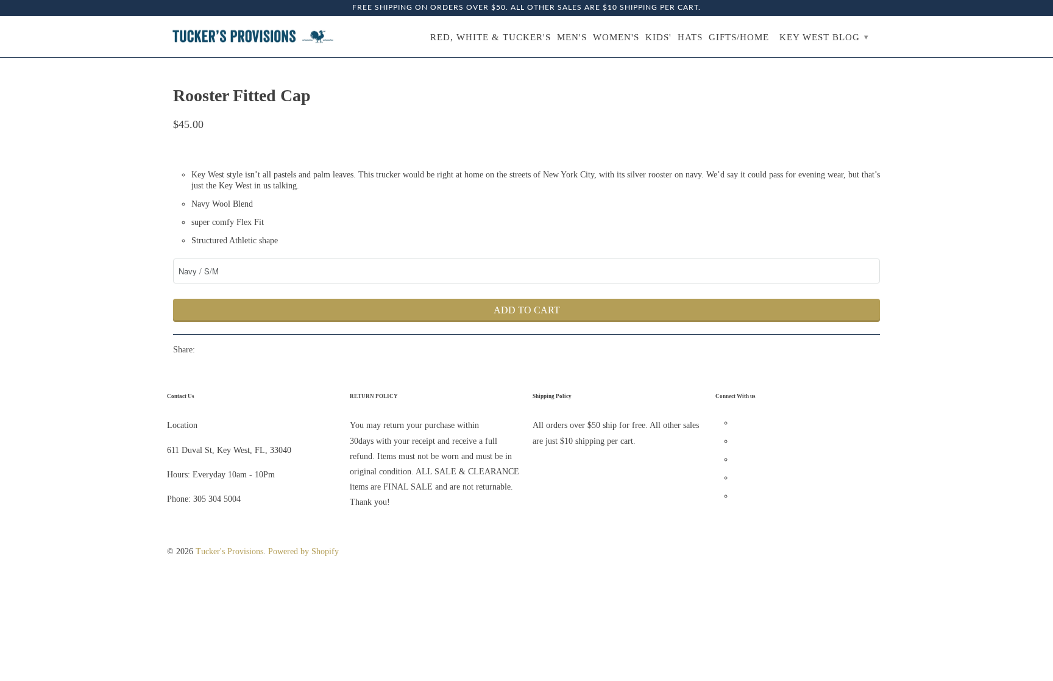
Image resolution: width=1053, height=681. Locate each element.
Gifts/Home (739, 37)
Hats (690, 37)
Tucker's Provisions (229, 551)
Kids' (658, 37)
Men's (572, 37)
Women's (616, 37)
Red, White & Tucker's (490, 37)
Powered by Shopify (303, 551)
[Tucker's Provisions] (252, 37)
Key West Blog (824, 37)
